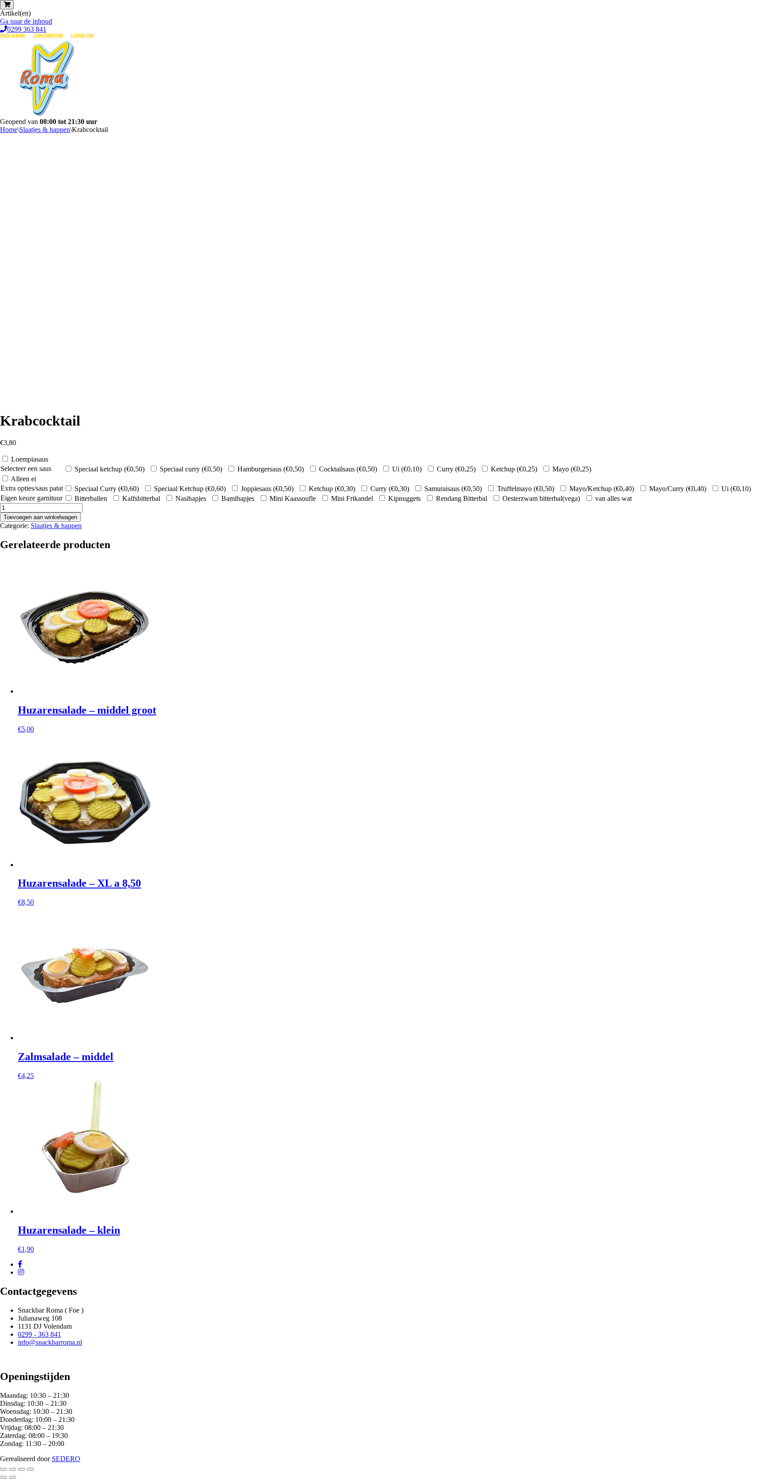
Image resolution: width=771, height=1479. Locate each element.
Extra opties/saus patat (31, 488)
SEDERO (66, 1458)
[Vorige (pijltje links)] (3, 1477)
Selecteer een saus (25, 468)
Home (8, 129)
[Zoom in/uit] (3, 1469)
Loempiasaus (29, 459)
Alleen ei (23, 479)
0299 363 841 (26, 29)
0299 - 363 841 (39, 1334)
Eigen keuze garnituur (31, 498)
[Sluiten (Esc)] (30, 1469)
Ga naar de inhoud (26, 21)
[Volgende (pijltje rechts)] (12, 1477)
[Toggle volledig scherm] (12, 1469)
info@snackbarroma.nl (50, 1342)
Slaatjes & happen (44, 129)
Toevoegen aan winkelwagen (40, 517)
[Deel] (21, 1469)
